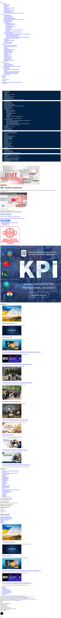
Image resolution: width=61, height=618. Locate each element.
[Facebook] (1, 220)
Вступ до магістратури (6, 591)
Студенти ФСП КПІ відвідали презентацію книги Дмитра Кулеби (15, 419)
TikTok (6, 216)
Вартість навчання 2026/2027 (9, 18)
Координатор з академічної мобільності (11, 69)
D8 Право (8, 30)
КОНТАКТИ (4, 83)
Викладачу (4, 481)
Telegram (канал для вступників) (6, 517)
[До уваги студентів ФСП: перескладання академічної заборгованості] (11, 462)
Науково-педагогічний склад (9, 7)
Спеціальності (6, 8)
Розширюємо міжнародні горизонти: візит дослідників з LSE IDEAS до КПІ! (17, 382)
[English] (4, 77)
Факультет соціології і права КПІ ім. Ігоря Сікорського (15, 595)
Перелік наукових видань (9, 65)
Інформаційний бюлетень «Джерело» (11, 73)
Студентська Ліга (7, 57)
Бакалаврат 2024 (5, 479)
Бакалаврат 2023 (3, 185)
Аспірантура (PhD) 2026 (8, 17)
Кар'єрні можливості (6, 485)
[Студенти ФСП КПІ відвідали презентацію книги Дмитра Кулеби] (11, 417)
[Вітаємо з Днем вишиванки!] (11, 432)
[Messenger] (6, 220)
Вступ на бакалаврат (6, 589)
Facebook (18, 216)
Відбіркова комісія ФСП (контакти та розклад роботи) (14, 19)
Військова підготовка (8, 52)
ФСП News (4, 594)
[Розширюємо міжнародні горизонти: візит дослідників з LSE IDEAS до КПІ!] (11, 380)
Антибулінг (6, 61)
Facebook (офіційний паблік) (5, 516)
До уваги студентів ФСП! (7, 337)
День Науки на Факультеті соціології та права (9, 222)
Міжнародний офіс (5, 67)
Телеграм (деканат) (3, 519)
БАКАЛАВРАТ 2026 (7, 15)
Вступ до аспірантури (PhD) (7, 592)
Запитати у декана (7, 11)
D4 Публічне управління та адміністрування (14, 29)
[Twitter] (4, 220)
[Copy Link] (7, 220)
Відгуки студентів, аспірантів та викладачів (12, 71)
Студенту (4, 44)
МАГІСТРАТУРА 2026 (7, 16)
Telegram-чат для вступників (5, 214)
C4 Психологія (8, 27)
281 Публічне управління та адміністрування (10, 470)
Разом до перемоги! (6, 490)
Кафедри (5, 6)
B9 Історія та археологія (10, 24)
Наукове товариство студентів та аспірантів (12, 66)
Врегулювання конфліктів (9, 12)
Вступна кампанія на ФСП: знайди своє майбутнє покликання (14, 449)
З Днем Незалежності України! (8, 323)
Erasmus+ (6, 70)
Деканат (5, 47)
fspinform (8, 221)
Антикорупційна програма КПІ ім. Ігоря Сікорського (14, 13)
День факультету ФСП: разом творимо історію (11, 401)
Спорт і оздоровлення (8, 42)
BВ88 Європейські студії (10, 23)
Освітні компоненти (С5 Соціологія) (12, 35)
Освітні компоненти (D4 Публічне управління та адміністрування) (18, 33)
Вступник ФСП (5, 483)
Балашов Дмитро (18, 600)
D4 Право (4, 471)
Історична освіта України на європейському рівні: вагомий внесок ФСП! (16, 364)
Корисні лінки (6, 74)
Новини (3, 75)
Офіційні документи (8, 20)
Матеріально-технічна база (9, 10)
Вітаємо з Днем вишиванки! (8, 434)
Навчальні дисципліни (8, 32)
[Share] (9, 220)
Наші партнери (7, 68)
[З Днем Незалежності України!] (11, 321)
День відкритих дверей (8, 21)
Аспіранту (4, 476)
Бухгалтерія (6, 39)
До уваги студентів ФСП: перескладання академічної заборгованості (16, 464)
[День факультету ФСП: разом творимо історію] (11, 399)
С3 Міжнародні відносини (7, 491)
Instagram (10, 216)
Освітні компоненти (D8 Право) (12, 36)
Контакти (4, 76)
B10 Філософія (8, 25)
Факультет (4, 3)
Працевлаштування (8, 54)
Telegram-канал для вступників (6, 213)
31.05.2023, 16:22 (3, 221)
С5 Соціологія (8, 28)
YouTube (14, 216)
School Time (4, 475)
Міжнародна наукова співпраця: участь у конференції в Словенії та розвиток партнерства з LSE (21, 352)
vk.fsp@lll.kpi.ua (3, 510)
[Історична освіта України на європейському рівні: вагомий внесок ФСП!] (11, 362)
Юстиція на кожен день (6, 496)
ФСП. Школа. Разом (7, 43)
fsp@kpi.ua (4, 80)
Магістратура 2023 (5, 487)
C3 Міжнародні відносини (11, 26)
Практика (6, 53)
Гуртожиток (6, 41)
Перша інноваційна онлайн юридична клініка (10, 489)
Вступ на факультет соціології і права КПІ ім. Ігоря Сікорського (13, 218)
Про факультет (7, 4)
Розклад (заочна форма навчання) (10, 46)
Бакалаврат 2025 (5, 480)
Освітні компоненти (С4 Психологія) (12, 38)
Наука (3, 62)
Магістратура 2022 (5, 486)
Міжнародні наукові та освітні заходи (11, 72)
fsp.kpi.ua (2, 216)
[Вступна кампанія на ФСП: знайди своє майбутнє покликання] (11, 447)
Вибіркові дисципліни (8, 50)
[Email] (3, 220)
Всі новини (4, 482)
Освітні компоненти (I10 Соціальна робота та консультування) (17, 37)
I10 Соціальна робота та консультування (13, 31)
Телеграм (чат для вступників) (5, 518)
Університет (4, 494)
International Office (5, 474)
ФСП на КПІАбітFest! (5, 223)
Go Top (1, 601)
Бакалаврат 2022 (5, 477)
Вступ (3, 14)
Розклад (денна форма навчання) (10, 45)
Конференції (6, 63)
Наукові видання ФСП (8, 64)
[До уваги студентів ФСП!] (11, 335)
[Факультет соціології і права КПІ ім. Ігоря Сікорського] (2, 88)
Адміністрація (6, 5)
